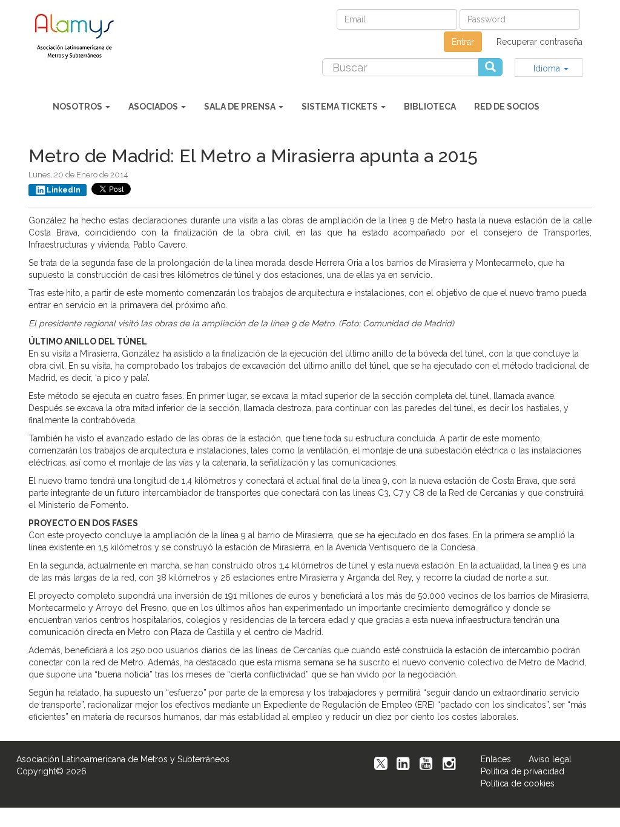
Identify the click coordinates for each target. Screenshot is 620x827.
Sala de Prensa (240, 106)
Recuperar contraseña (539, 42)
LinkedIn (64, 190)
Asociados (154, 106)
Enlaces (496, 759)
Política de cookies (518, 783)
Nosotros (78, 106)
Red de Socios (506, 106)
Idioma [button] (547, 68)
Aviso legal (550, 759)
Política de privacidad (522, 771)
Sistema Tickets (341, 106)
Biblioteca (430, 106)
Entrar (463, 42)
